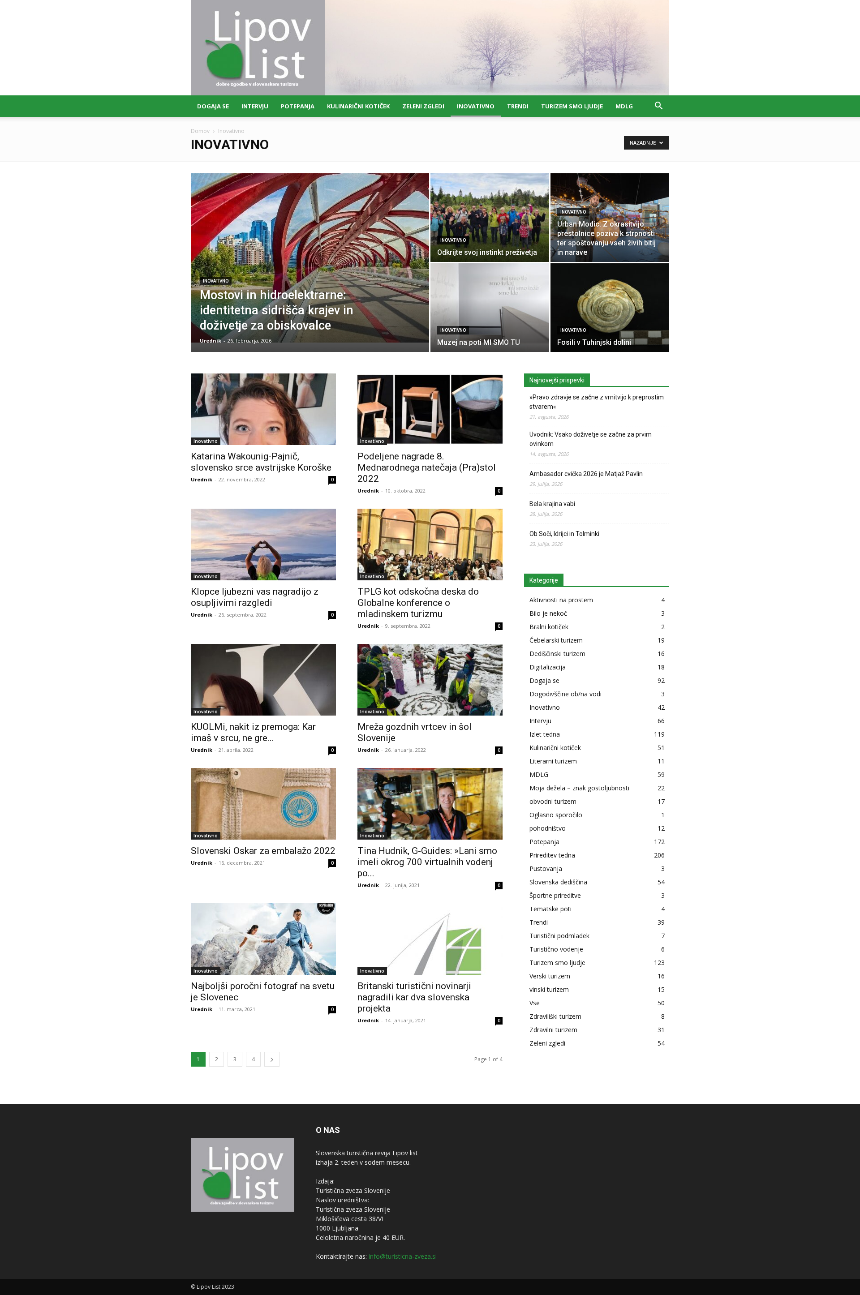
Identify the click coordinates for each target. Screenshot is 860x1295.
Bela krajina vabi (552, 503)
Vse (534, 1003)
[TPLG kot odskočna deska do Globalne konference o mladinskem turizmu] (430, 544)
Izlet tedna (544, 734)
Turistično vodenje (556, 949)
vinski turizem (549, 989)
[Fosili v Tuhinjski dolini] (609, 307)
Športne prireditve (555, 895)
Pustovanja (545, 868)
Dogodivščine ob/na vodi (565, 694)
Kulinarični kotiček (358, 106)
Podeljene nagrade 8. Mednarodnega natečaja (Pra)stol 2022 (426, 467)
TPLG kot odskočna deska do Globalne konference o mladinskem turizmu (418, 602)
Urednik (210, 340)
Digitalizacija (547, 667)
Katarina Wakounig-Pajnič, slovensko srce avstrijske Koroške (261, 462)
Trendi (518, 106)
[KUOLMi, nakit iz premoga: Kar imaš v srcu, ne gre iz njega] (263, 680)
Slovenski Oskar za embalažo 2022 (263, 850)
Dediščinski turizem (557, 653)
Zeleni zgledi (423, 106)
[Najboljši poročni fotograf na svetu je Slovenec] (263, 939)
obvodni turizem (552, 801)
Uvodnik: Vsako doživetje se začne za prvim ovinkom (590, 439)
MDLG (624, 106)
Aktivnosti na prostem (561, 600)
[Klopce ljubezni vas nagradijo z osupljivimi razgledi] (263, 544)
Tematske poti (550, 909)
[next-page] (272, 1059)
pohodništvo (547, 828)
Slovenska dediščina (558, 882)
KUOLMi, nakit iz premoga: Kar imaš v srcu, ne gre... (253, 732)
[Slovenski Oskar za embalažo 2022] (263, 804)
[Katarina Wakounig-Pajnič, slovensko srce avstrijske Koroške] (263, 409)
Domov (200, 131)
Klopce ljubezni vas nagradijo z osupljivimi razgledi (254, 597)
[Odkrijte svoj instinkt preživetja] (489, 217)
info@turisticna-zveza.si (403, 1256)
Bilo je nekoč (548, 613)
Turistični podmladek (559, 935)
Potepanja (297, 106)
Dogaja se (213, 106)
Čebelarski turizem (556, 640)
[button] (658, 107)
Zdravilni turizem (553, 1029)
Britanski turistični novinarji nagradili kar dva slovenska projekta (414, 997)
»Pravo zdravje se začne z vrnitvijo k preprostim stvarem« (596, 402)
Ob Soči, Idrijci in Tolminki (564, 533)
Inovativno (475, 106)
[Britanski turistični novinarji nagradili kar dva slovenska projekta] (430, 939)
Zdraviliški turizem (555, 1016)
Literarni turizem (553, 761)
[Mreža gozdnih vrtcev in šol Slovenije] (430, 680)
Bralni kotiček (548, 626)
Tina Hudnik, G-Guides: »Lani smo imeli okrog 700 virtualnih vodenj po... (427, 862)
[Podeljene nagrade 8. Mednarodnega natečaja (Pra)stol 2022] (430, 409)
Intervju (254, 106)
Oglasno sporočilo (555, 814)
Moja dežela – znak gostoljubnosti (579, 788)
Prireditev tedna (552, 855)
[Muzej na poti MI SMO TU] (489, 307)
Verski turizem (549, 976)
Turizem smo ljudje (572, 106)
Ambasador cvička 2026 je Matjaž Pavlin (586, 473)
